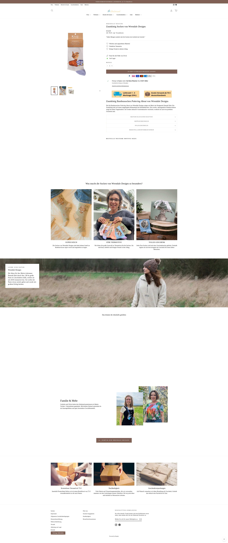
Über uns (85, 511)
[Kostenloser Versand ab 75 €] (71, 474)
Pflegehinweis (141, 125)
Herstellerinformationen (141, 129)
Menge (109, 62)
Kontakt (53, 530)
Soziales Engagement (88, 513)
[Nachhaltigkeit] (114, 474)
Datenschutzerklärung (56, 519)
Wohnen (57, 4)
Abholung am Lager (56, 527)
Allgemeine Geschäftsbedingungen (60, 516)
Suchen (53, 511)
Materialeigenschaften (142, 117)
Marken (87, 4)
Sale (82, 4)
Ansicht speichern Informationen (120, 86)
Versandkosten (120, 33)
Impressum (54, 513)
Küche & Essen (65, 4)
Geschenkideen (75, 4)
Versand (53, 524)
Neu (52, 4)
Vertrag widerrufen (58, 533)
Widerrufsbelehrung (56, 521)
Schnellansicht (66, 363)
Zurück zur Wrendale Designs (115, 440)
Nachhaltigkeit (87, 516)
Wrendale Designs (114, 23)
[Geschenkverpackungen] (156, 474)
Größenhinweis (141, 121)
